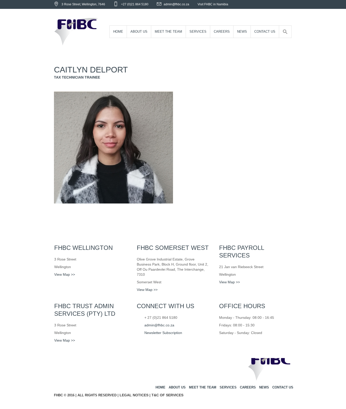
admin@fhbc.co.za (176, 4)
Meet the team (202, 387)
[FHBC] (270, 368)
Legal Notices (134, 395)
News (264, 387)
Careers (248, 387)
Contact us (282, 387)
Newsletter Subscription (163, 333)
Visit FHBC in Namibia (213, 4)
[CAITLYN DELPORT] (113, 146)
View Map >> (64, 274)
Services (228, 387)
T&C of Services (167, 395)
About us (177, 387)
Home (160, 387)
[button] (285, 31)
